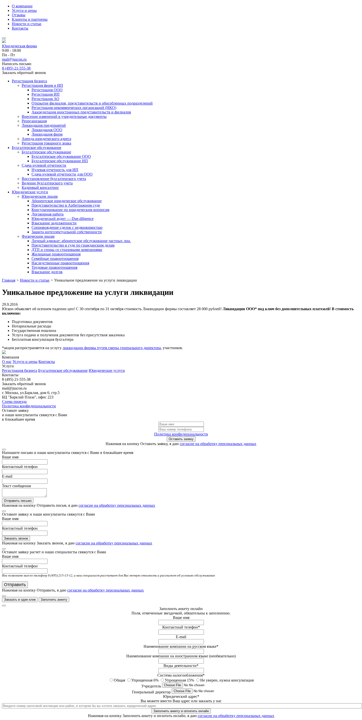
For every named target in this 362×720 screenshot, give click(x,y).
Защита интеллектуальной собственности (67, 232)
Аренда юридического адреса (46, 139)
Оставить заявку (181, 439)
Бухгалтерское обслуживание (36, 147)
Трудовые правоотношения (54, 267)
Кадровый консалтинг (40, 187)
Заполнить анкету (54, 599)
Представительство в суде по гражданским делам (73, 245)
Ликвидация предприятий (44, 125)
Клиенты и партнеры (30, 19)
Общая (120, 680)
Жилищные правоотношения (56, 254)
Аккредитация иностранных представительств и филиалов (81, 112)
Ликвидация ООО (47, 130)
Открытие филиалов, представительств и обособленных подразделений (92, 103)
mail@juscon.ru (14, 59)
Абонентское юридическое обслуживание (67, 201)
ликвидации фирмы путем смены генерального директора (112, 348)
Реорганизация (34, 121)
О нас (7, 362)
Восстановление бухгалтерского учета (54, 179)
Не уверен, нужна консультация (227, 680)
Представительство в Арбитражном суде (66, 205)
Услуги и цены (24, 10)
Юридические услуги (30, 192)
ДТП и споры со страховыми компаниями (67, 250)
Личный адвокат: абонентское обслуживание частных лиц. (81, 241)
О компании (22, 6)
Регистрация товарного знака (46, 143)
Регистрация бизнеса (29, 81)
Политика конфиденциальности (29, 406)
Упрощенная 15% (180, 680)
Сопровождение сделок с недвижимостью (67, 227)
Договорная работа (48, 214)
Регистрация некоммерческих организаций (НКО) (74, 108)
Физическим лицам (38, 236)
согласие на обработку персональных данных (218, 444)
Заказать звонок (16, 538)
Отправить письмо (18, 501)
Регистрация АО (45, 99)
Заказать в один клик (20, 599)
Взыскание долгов (47, 272)
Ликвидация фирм (47, 134)
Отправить (15, 584)
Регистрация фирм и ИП (42, 85)
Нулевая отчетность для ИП (55, 170)
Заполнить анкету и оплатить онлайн (181, 711)
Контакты (20, 28)
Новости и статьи (26, 24)
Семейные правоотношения (55, 258)
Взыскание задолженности (54, 223)
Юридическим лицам (40, 196)
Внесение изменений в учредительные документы (64, 116)
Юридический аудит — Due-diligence (63, 218)
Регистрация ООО (47, 90)
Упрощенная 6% (145, 680)
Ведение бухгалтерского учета (47, 183)
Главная (8, 280)
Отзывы (18, 15)
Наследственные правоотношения (60, 263)
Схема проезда (14, 401)
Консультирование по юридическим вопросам (70, 210)
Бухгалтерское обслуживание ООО (61, 156)
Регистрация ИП (46, 94)
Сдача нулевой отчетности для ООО (62, 174)
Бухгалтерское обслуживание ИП (60, 161)
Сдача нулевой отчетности (44, 165)
